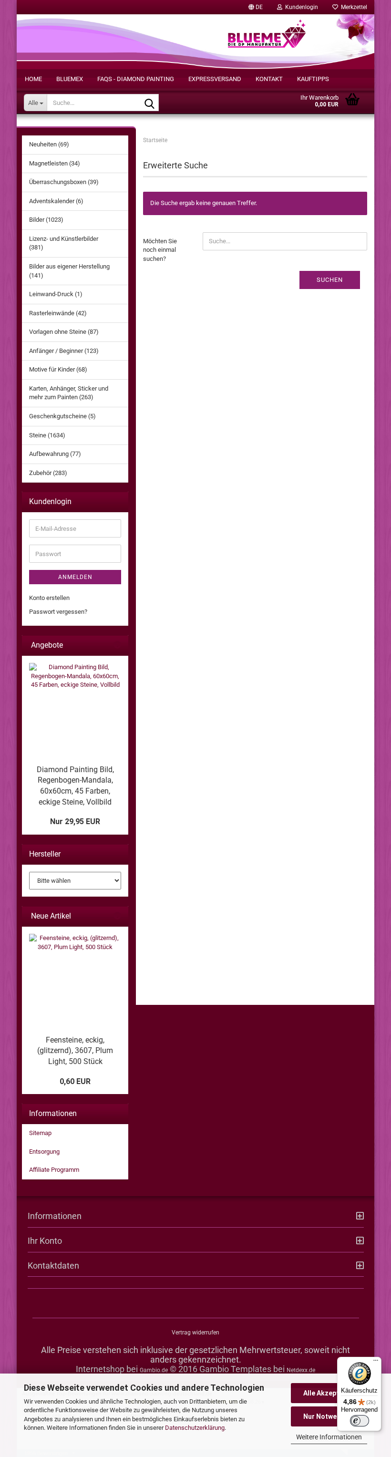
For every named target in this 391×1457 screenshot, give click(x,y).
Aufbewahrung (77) (55, 453)
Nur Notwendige (329, 1416)
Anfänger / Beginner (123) (64, 350)
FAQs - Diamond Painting (135, 79)
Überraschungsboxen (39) (64, 182)
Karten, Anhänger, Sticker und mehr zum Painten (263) (68, 393)
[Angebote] (117, 645)
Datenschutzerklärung (195, 1427)
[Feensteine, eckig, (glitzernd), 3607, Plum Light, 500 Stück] (75, 980)
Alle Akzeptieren (329, 1393)
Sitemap (40, 1133)
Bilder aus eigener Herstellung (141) (69, 271)
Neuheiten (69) (49, 144)
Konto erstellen (49, 597)
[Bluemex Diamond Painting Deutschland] (267, 40)
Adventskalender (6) (56, 201)
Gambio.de (154, 1370)
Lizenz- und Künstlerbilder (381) (63, 243)
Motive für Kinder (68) (58, 369)
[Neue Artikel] (117, 916)
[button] (255, 7)
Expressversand (214, 79)
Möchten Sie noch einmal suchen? (160, 250)
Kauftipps (313, 79)
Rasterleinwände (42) (58, 313)
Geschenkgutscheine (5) (62, 416)
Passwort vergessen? (58, 611)
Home (33, 79)
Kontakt (269, 79)
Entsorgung (44, 1151)
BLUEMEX (69, 79)
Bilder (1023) (46, 219)
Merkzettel (352, 7)
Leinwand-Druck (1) (55, 294)
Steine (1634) (47, 435)
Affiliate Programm (54, 1169)
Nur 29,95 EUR (75, 821)
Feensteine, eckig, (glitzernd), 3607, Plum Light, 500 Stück (75, 1050)
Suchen (330, 279)
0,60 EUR (75, 1081)
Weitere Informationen (329, 1437)
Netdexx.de (301, 1370)
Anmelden (75, 577)
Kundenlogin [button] (300, 7)
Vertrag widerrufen (195, 1332)
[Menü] (375, 1362)
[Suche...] (150, 103)
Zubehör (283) (48, 472)
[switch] (359, 1420)
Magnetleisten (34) (54, 163)
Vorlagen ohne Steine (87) (64, 331)
